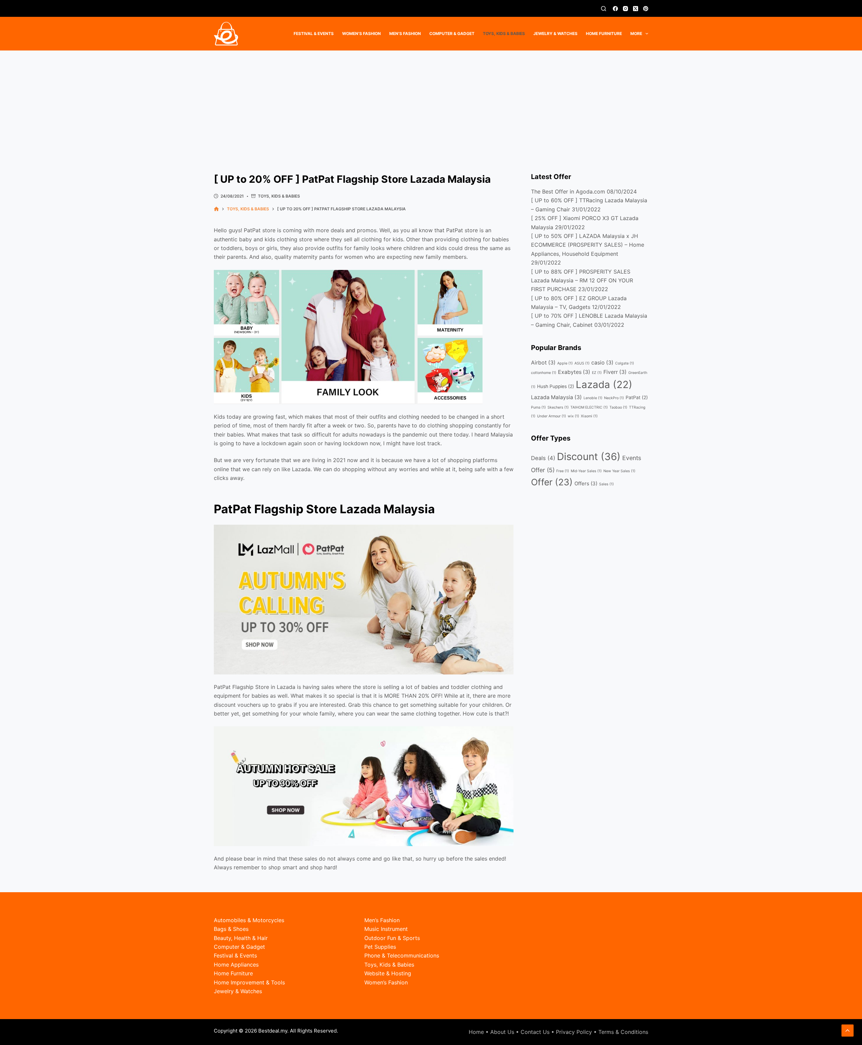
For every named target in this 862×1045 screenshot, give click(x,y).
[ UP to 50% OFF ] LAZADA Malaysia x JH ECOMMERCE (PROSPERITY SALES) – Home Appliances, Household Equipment (587, 245)
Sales (606, 484)
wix (573, 416)
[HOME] (216, 209)
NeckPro (614, 398)
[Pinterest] (645, 8)
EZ (597, 373)
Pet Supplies (380, 946)
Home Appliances (236, 964)
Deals (543, 458)
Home (476, 1032)
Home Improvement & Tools (249, 982)
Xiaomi (589, 416)
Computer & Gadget (451, 33)
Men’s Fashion (405, 33)
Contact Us (535, 1032)
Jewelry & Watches (555, 33)
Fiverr (615, 372)
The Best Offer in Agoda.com (568, 191)
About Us (502, 1032)
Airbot (543, 362)
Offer (552, 482)
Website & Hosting (387, 973)
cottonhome (543, 373)
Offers (585, 483)
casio (602, 362)
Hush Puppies (555, 386)
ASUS (582, 363)
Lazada (604, 384)
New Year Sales (619, 471)
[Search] (603, 8)
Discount (589, 456)
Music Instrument (386, 929)
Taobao (618, 407)
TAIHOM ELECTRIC (589, 407)
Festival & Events (314, 33)
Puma (538, 407)
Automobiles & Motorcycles (249, 920)
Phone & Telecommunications (401, 955)
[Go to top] (847, 1030)
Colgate (624, 363)
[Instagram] (625, 8)
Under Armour (551, 416)
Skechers (558, 407)
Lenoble (593, 398)
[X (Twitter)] (635, 8)
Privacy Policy (574, 1032)
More (636, 33)
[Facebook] (615, 8)
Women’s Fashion (361, 33)
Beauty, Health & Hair (241, 938)
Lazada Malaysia (556, 397)
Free (562, 471)
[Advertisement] (431, 101)
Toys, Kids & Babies (504, 33)
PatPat (637, 397)
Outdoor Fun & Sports (392, 938)
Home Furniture (604, 33)
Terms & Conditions (623, 1032)
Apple (565, 363)
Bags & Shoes (231, 929)
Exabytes (574, 372)
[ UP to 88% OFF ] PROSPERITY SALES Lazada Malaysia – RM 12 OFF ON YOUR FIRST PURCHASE (582, 280)
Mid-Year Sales (586, 471)
